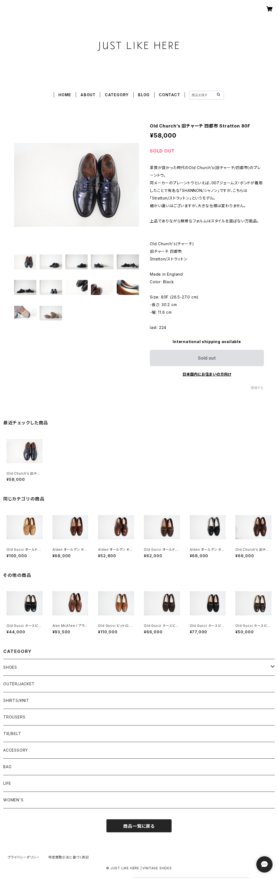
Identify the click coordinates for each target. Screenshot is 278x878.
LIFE (7, 783)
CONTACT (169, 94)
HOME (64, 94)
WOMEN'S (13, 800)
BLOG (144, 94)
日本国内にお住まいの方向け (206, 374)
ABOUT (88, 94)
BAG (7, 766)
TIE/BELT (12, 733)
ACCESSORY (15, 750)
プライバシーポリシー (24, 857)
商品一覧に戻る (139, 826)
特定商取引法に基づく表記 (68, 857)
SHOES (10, 667)
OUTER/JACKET (19, 683)
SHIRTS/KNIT (16, 700)
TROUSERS (14, 717)
